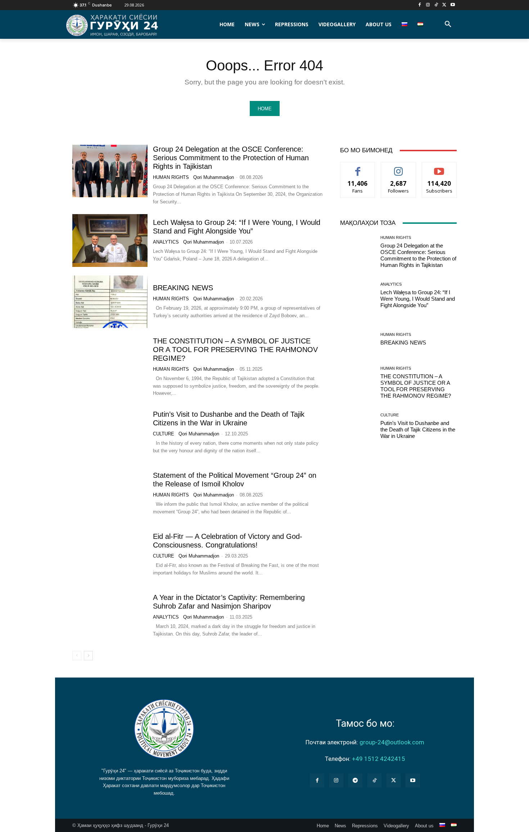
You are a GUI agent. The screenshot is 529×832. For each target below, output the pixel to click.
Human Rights (171, 177)
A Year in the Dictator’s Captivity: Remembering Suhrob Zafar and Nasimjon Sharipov (229, 601)
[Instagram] (428, 5)
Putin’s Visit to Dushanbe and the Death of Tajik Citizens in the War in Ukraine (417, 429)
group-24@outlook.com (392, 742)
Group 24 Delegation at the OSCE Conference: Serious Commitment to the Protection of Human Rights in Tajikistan (231, 157)
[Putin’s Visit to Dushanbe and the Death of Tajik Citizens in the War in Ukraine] (110, 432)
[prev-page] (76, 655)
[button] (448, 24)
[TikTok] (436, 5)
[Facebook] (420, 5)
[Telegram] (355, 780)
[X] (444, 5)
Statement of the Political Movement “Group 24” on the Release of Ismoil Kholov (234, 479)
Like (358, 167)
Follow (398, 167)
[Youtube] (452, 5)
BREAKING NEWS (183, 288)
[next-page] (88, 655)
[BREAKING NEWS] (110, 302)
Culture (163, 433)
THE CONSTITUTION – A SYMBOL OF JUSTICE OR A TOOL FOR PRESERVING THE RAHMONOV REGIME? (235, 349)
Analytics (166, 242)
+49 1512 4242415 (378, 758)
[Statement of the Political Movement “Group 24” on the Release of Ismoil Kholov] (110, 493)
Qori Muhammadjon (213, 177)
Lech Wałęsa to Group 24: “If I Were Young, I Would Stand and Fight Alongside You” (236, 226)
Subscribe (439, 167)
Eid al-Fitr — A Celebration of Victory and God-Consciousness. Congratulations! (227, 540)
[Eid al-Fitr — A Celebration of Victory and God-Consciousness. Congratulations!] (110, 554)
